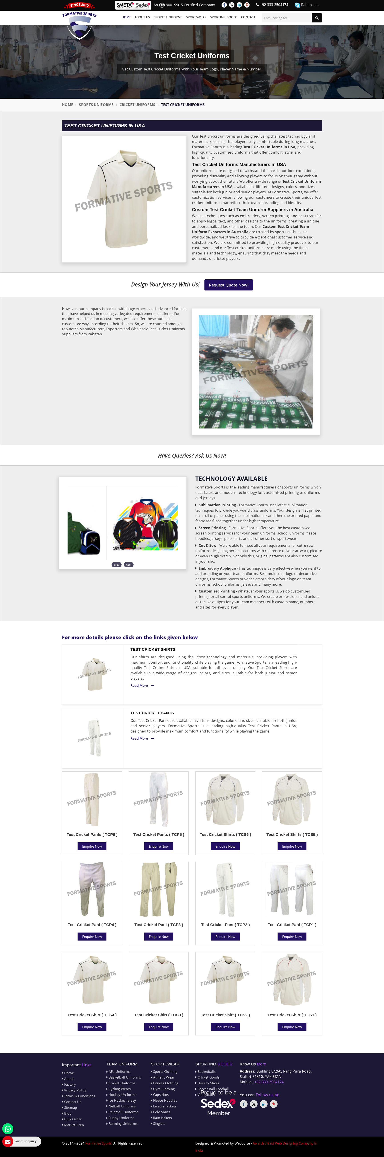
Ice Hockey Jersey (122, 1100)
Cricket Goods (208, 1077)
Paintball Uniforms (123, 1112)
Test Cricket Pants (152, 713)
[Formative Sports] (79, 21)
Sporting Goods (224, 17)
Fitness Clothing (165, 1083)
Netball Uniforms (122, 1106)
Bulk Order (72, 1119)
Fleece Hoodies (164, 1100)
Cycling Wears (119, 1089)
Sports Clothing (164, 1071)
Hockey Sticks (207, 1083)
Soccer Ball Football (212, 1089)
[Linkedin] (239, 5)
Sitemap (70, 1107)
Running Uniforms (123, 1123)
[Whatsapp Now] (7, 1128)
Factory (69, 1084)
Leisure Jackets (164, 1106)
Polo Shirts (161, 1112)
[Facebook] (224, 5)
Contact (248, 17)
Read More (139, 685)
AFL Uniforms (119, 1071)
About (68, 1078)
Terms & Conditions (79, 1096)
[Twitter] (231, 5)
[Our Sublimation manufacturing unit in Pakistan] (123, 523)
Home (126, 17)
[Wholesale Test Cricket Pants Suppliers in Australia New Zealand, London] (94, 738)
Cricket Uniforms (137, 104)
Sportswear (196, 17)
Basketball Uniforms (124, 1077)
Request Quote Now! (228, 285)
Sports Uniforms (168, 17)
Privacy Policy (74, 1090)
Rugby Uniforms (121, 1117)
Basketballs (206, 1071)
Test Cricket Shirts (152, 649)
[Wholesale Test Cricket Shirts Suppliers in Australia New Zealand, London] (94, 674)
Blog (67, 1113)
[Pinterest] (247, 5)
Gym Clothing (163, 1089)
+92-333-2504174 (273, 4)
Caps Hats (160, 1094)
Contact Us (72, 1101)
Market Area (73, 1125)
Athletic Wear (163, 1077)
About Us (142, 17)
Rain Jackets (162, 1117)
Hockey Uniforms (122, 1094)
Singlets (158, 1123)
